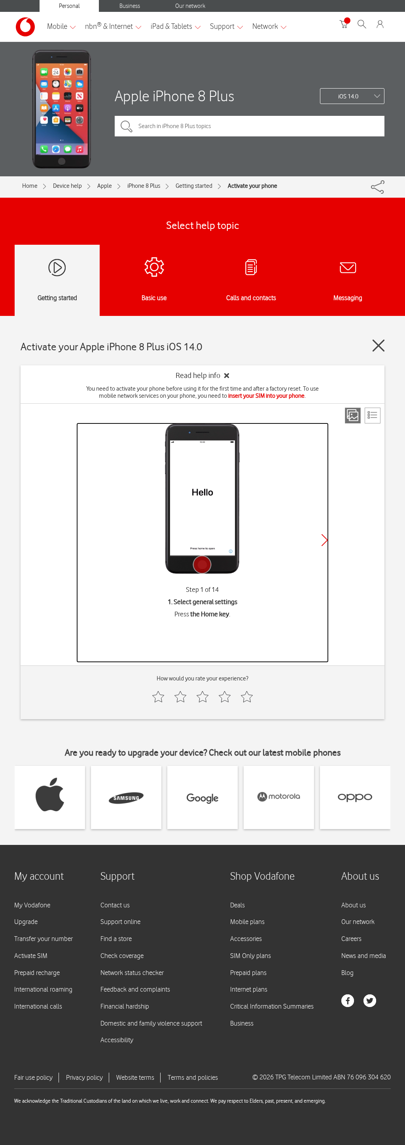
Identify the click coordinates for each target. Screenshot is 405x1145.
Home (30, 185)
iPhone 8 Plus (143, 185)
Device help (67, 185)
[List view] (372, 415)
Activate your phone (252, 185)
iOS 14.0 (348, 96)
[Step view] (353, 415)
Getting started (194, 185)
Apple (104, 185)
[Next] (325, 540)
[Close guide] (378, 345)
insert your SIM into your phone (266, 395)
